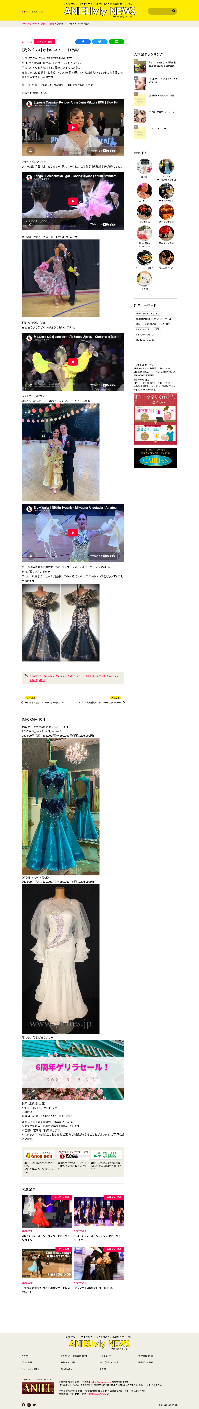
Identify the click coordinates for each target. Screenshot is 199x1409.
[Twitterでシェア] (100, 42)
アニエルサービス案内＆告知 (74, 1356)
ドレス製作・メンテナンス (111, 1362)
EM (43, 680)
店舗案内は (93, 1394)
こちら (102, 1394)
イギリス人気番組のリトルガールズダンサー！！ (100, 702)
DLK (81, 676)
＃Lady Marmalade (144, 340)
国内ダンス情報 (145, 1362)
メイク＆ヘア (105, 1356)
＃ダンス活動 (150, 324)
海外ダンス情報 (68, 1362)
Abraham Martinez (55, 676)
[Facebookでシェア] (83, 42)
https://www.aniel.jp (101, 1382)
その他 (103, 1369)
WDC (72, 676)
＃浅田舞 (165, 324)
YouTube (114, 676)
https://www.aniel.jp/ (144, 375)
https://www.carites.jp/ (145, 389)
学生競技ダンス (145, 1356)
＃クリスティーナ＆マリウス (147, 313)
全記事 (25, 1356)
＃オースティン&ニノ (144, 335)
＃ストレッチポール (162, 319)
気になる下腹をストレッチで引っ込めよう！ (44, 702)
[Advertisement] (73, 1313)
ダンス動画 (27, 1362)
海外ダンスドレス (96, 676)
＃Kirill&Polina (142, 319)
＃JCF (156, 329)
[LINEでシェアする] (116, 42)
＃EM (137, 324)
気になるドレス (68, 1369)
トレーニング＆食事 (30, 1369)
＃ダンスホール (142, 329)
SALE (34, 680)
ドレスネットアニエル (33, 11)
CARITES (37, 676)
